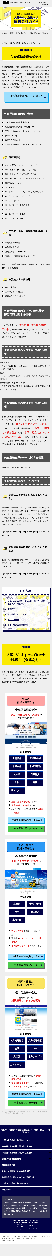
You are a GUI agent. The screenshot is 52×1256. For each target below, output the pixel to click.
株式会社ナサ (13, 620)
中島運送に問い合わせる (26, 828)
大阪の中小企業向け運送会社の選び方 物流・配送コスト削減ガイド (27, 602)
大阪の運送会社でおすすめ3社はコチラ (25, 97)
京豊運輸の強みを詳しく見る (26, 956)
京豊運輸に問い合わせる (26, 965)
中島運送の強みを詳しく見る (26, 820)
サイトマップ (45, 1236)
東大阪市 (11, 609)
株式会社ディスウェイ (17, 614)
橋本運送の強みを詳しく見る (26, 1094)
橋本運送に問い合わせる (26, 1102)
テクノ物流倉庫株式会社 (18, 625)
